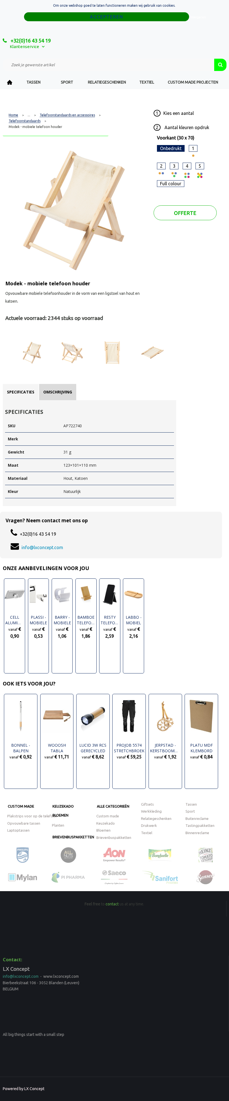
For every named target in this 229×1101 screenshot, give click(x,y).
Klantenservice (24, 46)
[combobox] (108, 65)
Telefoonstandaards (24, 121)
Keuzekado (63, 806)
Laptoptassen (18, 830)
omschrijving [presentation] (57, 392)
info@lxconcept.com (42, 547)
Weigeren (198, 17)
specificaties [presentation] (20, 392)
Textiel (146, 82)
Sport (67, 82)
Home (10, 82)
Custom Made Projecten (193, 82)
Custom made (21, 806)
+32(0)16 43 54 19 (30, 40)
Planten (58, 825)
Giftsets (147, 804)
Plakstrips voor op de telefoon (32, 816)
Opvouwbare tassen (23, 823)
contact (112, 904)
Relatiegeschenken (107, 82)
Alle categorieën (113, 806)
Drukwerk (149, 825)
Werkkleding (151, 811)
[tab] (21, 392)
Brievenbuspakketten (73, 837)
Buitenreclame (197, 818)
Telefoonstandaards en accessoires (67, 115)
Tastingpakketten (199, 825)
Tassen (33, 82)
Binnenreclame (197, 833)
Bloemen (60, 815)
